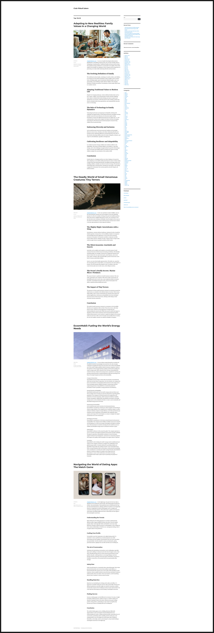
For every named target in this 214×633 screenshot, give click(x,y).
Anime (126, 97)
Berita (126, 102)
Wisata (126, 182)
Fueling (75, 366)
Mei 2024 (126, 82)
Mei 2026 (126, 57)
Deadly (78, 215)
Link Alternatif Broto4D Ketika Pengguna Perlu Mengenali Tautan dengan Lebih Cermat (132, 28)
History (126, 137)
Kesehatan (126, 146)
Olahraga (126, 158)
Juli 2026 (126, 56)
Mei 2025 (126, 68)
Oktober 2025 (127, 63)
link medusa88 (126, 195)
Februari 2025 (127, 71)
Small (81, 215)
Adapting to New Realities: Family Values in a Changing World (93, 25)
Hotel (126, 139)
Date (125, 120)
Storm (126, 173)
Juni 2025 (126, 67)
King (125, 147)
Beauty (126, 100)
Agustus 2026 (127, 55)
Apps (74, 503)
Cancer (126, 109)
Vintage (126, 181)
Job (125, 144)
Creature (75, 215)
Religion (126, 165)
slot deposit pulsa (127, 202)
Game (126, 130)
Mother (126, 152)
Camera (126, 106)
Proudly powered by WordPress (86, 628)
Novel (126, 157)
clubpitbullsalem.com (91, 61)
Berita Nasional (127, 103)
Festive (126, 125)
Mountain (126, 153)
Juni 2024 (126, 81)
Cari (124, 17)
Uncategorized (127, 180)
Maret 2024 (127, 84)
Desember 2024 (127, 74)
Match (75, 506)
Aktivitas (126, 93)
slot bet (125, 197)
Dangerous (127, 119)
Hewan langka (127, 136)
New (77, 65)
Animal (75, 214)
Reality (79, 65)
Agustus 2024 (127, 78)
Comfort (126, 116)
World (77, 66)
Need (78, 366)
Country (126, 117)
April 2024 (126, 83)
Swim (126, 174)
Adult (126, 92)
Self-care (126, 168)
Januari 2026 (127, 60)
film (125, 126)
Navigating (78, 506)
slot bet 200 (126, 204)
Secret (126, 167)
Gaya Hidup (127, 131)
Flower (126, 127)
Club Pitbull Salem (81, 8)
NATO (126, 155)
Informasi (126, 141)
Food (125, 129)
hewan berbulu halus (128, 134)
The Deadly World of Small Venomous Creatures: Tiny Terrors (95, 178)
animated (126, 96)
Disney (126, 123)
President (126, 162)
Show (126, 169)
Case (125, 111)
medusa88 (125, 200)
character (126, 113)
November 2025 (127, 62)
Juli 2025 (126, 66)
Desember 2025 (127, 61)
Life (125, 148)
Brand (75, 363)
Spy (125, 172)
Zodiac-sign (127, 185)
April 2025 (126, 69)
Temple (126, 178)
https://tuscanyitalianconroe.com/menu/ (131, 207)
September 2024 (127, 77)
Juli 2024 (126, 80)
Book (125, 104)
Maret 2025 (127, 70)
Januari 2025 (127, 73)
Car (125, 110)
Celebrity (126, 112)
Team (126, 176)
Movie (126, 154)
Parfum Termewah (128, 160)
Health (126, 133)
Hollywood (126, 138)
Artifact (126, 99)
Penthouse (126, 161)
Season (126, 166)
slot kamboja (126, 193)
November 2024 (127, 75)
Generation (127, 132)
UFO (125, 179)
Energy (75, 365)
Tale (125, 175)
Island (126, 143)
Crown (126, 118)
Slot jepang (127, 171)
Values (75, 66)
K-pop (126, 145)
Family (75, 62)
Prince (126, 164)
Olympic (126, 159)
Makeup (126, 150)
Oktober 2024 (127, 76)
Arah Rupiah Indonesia (129, 35)
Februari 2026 (127, 59)
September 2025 (127, 64)
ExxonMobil (79, 365)
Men (125, 151)
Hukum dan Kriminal (128, 140)
